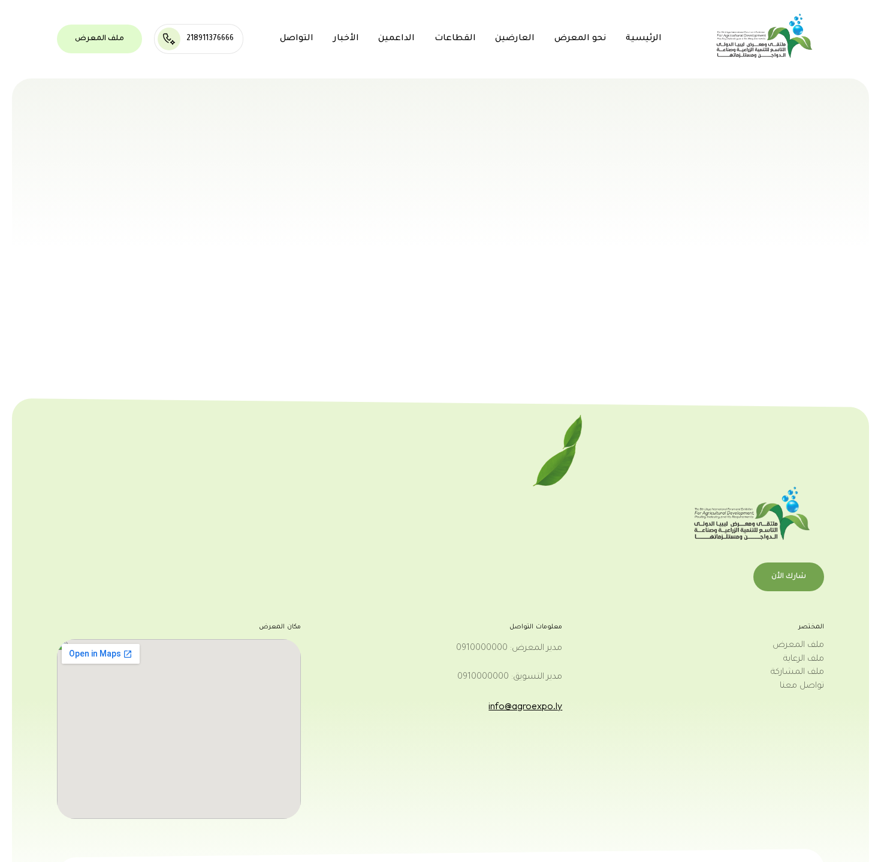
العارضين (515, 39)
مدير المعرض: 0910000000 (509, 649)
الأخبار (346, 39)
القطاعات (455, 39)
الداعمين (396, 39)
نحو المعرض (580, 39)
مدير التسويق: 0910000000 (509, 677)
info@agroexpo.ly (525, 706)
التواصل (296, 39)
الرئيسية (644, 39)
